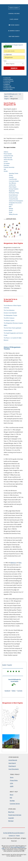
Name (6, 48)
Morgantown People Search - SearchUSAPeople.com (14, 2)
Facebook (7, 691)
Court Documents (14, 769)
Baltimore (13, 562)
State (5, 61)
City (8, 54)
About (11, 795)
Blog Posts (11, 812)
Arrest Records (13, 760)
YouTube (19, 691)
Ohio (20, 562)
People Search (14, 7)
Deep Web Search (14, 36)
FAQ (11, 797)
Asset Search (12, 763)
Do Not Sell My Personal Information (13, 833)
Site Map (12, 800)
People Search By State (14, 815)
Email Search (12, 766)
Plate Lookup (14, 19)
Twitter (14, 691)
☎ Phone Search (14, 25)
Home (18, 835)
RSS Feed (10, 821)
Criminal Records (14, 13)
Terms (11, 777)
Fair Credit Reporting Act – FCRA (14, 847)
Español (9, 665)
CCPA (11, 783)
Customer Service (15, 803)
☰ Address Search (14, 30)
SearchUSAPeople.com (10, 94)
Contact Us (12, 835)
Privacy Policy (14, 780)
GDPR (11, 786)
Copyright (11, 818)
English (4, 665)
